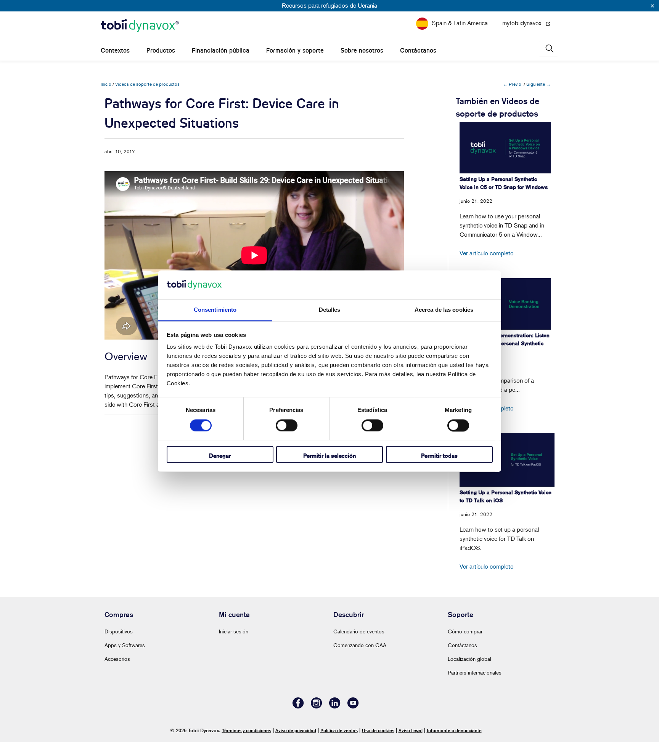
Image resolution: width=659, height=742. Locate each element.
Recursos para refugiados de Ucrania (329, 5)
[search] (548, 48)
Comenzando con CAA (359, 645)
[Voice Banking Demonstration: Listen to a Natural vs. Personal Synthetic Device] (505, 304)
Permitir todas (439, 456)
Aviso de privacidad (295, 730)
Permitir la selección (329, 456)
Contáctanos (418, 50)
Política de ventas (339, 730)
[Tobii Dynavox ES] (140, 26)
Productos (160, 50)
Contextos (115, 50)
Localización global (469, 658)
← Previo (512, 84)
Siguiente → (538, 84)
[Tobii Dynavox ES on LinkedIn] (334, 706)
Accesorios (117, 658)
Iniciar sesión (233, 631)
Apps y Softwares (124, 645)
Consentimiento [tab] (215, 310)
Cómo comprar (465, 631)
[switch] (286, 425)
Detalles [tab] (330, 310)
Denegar (220, 456)
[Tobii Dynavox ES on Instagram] (316, 706)
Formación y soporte (295, 50)
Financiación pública (220, 50)
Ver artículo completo (487, 253)
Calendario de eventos (358, 631)
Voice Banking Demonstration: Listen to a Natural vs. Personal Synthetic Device (505, 343)
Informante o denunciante (454, 730)
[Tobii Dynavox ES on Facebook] (298, 706)
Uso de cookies (378, 730)
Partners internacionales (474, 672)
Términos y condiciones (246, 730)
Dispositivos (118, 631)
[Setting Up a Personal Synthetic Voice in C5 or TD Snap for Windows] (505, 147)
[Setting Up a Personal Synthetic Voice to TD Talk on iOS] (507, 460)
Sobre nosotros (362, 50)
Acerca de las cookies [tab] (444, 310)
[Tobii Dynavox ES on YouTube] (353, 706)
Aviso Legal (411, 730)
